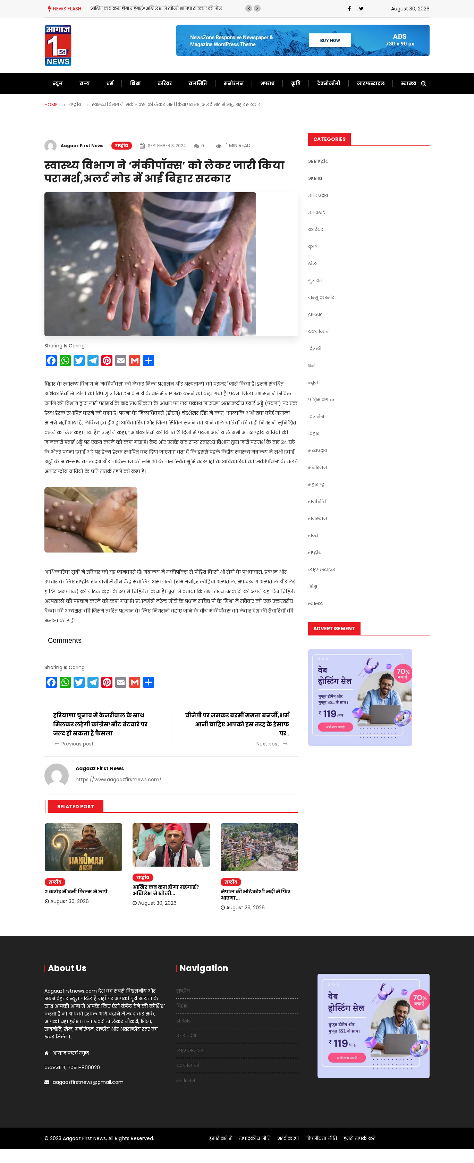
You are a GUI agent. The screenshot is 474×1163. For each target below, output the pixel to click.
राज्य (84, 83)
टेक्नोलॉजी (328, 83)
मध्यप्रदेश (317, 450)
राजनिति (197, 83)
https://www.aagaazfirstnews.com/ (119, 779)
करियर (165, 83)
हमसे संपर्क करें (359, 1138)
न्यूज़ (58, 83)
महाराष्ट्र (316, 484)
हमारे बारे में (220, 1138)
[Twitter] (361, 8)
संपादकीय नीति (255, 1138)
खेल (312, 263)
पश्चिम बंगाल (321, 399)
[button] (248, 8)
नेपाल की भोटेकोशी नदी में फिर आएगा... (255, 894)
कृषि (296, 83)
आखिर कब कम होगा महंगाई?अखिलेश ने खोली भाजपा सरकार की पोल (156, 8)
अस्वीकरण (288, 1138)
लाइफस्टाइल (370, 83)
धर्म (110, 83)
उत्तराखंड (316, 212)
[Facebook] (349, 8)
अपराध (267, 83)
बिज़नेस (316, 416)
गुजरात (315, 280)
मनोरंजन (234, 83)
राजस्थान (317, 518)
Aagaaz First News (82, 146)
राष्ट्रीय (121, 146)
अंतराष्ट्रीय (318, 161)
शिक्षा (135, 83)
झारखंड (315, 314)
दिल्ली (314, 348)
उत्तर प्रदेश (318, 195)
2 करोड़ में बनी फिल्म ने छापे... (78, 891)
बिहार (313, 433)
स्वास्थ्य (408, 83)
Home (51, 104)
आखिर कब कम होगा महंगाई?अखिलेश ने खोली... (166, 890)
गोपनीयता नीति (321, 1138)
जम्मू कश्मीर (321, 297)
